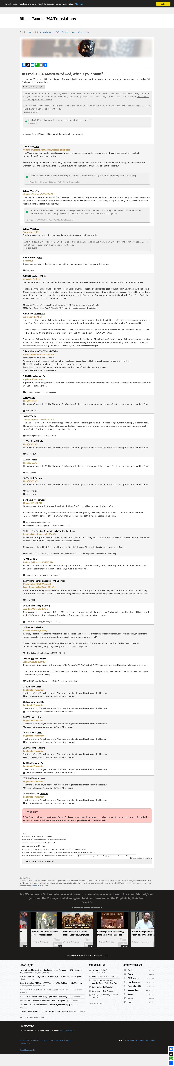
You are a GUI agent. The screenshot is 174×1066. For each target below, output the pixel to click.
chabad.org (92, 308)
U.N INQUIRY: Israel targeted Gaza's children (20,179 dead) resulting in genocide (52, 976)
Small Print (25, 1043)
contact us (35, 886)
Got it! (163, 3)
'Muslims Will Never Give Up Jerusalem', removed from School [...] (48, 990)
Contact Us (35, 1040)
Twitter (141, 1040)
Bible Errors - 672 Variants (102, 991)
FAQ (57, 32)
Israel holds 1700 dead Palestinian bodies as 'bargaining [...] (45, 1000)
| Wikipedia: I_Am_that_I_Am (34, 87)
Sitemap (68, 1040)
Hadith (130, 1002)
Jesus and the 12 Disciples (102, 987)
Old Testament (134, 978)
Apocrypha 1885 (134, 986)
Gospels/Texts (133, 990)
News (30, 32)
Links (87, 32)
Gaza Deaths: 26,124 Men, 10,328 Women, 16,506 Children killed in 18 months (51, 983)
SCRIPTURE (133, 965)
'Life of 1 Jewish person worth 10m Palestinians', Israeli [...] (45, 1011)
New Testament (134, 982)
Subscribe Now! (67, 1030)
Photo (73, 32)
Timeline (65, 32)
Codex (130, 994)
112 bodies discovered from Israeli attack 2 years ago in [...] (45, 1004)
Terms (45, 1040)
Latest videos (70, 955)
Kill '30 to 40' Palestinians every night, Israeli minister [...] (44, 996)
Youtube (151, 1040)
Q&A (27, 1040)
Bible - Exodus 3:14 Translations (105, 976)
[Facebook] (171, 1049)
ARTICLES (97, 965)
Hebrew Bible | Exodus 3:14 (76, 308)
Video (80, 32)
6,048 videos (84, 955)
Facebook (130, 1040)
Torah (130, 970)
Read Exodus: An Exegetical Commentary (92, 856)
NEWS (26, 965)
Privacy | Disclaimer (56, 1040)
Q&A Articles (48, 32)
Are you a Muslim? (99, 970)
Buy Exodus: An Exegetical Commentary (122, 856)
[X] (171, 1053)
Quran (130, 998)
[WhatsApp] (171, 1058)
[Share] (171, 1063)
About (22, 1040)
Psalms (131, 974)
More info (79, 3)
